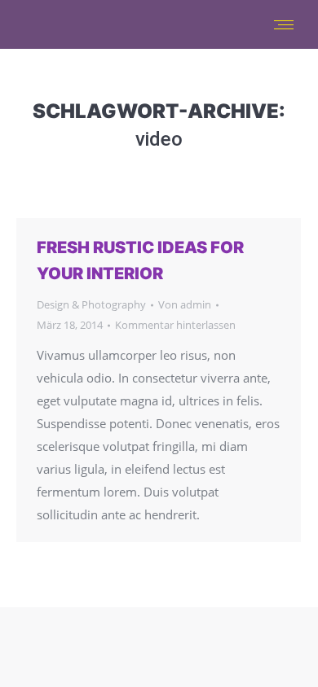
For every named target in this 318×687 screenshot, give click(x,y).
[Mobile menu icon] (283, 25)
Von (184, 304)
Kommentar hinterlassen (175, 324)
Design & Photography (91, 304)
